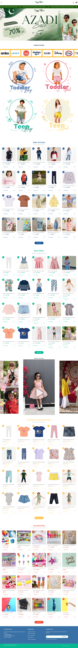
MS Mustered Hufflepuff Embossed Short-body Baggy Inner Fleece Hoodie (24, 162)
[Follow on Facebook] (63, 646)
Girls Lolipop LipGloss (22, 567)
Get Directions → (8, 634)
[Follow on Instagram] (65, 646)
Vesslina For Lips (6, 545)
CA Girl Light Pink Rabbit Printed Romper (39, 484)
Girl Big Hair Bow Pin (51, 590)
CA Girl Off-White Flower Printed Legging (39, 185)
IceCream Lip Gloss (36, 545)
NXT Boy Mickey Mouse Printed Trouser (39, 317)
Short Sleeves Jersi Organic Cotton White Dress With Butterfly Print (69, 462)
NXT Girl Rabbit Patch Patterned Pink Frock (39, 271)
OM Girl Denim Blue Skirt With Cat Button (69, 439)
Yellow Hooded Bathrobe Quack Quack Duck (54, 209)
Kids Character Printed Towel (8, 232)
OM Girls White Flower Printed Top (54, 462)
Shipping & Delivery (31, 631)
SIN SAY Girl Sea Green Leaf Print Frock (69, 506)
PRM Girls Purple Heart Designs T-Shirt (39, 462)
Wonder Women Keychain (8, 612)
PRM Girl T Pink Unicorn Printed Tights (54, 439)
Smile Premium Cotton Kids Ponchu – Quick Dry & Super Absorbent (39, 209)
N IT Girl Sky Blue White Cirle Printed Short (24, 317)
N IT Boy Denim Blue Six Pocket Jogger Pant (24, 462)
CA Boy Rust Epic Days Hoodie (23, 185)
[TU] (31, 53)
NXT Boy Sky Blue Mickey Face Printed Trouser (54, 293)
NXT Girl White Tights (7, 271)
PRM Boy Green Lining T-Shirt (23, 484)
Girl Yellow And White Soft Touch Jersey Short (54, 484)
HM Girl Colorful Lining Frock (68, 293)
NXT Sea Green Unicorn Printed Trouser (9, 484)
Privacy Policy (30, 637)
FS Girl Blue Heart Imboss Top (38, 293)
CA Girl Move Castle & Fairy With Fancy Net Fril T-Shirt (69, 185)
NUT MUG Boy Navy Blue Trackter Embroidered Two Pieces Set (39, 162)
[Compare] (15, 151)
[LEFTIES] (53, 53)
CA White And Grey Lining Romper (9, 506)
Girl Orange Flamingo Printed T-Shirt (9, 341)
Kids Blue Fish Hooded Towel (53, 232)
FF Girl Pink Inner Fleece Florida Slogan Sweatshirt (9, 185)
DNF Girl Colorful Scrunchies (53, 567)
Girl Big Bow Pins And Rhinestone (69, 545)
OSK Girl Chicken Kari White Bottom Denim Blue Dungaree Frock (24, 271)
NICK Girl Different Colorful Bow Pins (69, 567)
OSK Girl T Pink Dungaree (52, 271)
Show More (39, 243)
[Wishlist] (15, 149)
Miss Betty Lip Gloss (36, 612)
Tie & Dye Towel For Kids (67, 209)
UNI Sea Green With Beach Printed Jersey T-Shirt (69, 484)
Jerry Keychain (66, 612)
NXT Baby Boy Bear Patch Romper (69, 317)
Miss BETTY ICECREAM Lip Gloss (39, 567)
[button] (39, 387)
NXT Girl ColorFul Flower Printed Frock (69, 341)
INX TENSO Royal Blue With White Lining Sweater (24, 293)
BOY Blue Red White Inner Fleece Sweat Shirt (54, 162)
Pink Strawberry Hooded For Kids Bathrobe (69, 232)
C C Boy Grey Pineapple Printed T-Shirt (39, 506)
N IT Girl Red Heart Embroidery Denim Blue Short (54, 341)
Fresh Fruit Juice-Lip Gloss (53, 545)
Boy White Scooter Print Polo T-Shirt (9, 209)
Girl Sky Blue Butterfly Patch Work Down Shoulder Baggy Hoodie (69, 162)
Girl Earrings (20, 612)
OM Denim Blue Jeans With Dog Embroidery (54, 506)
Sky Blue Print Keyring (52, 612)
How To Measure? (31, 635)
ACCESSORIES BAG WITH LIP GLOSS (9, 567)
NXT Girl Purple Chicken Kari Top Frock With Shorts (54, 317)
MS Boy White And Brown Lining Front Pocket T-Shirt (24, 209)
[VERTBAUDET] (42, 53)
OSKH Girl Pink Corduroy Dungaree (39, 341)
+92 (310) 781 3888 (7, 637)
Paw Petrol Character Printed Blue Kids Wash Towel (39, 232)
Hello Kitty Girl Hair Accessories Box (9, 590)
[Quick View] (15, 260)
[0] (75, 2)
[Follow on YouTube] (67, 646)
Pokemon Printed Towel (22, 232)
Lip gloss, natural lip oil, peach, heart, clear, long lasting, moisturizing (39, 590)
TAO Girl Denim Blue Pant (7, 462)
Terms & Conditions (32, 639)
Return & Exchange (31, 633)
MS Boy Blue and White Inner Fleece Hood (9, 162)
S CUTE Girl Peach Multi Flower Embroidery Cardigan (9, 317)
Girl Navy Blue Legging (52, 185)
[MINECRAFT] (63, 53)
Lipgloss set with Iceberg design (69, 590)
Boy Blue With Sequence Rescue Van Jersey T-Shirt (24, 341)
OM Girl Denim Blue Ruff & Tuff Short (24, 506)
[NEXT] (21, 53)
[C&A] (10, 53)
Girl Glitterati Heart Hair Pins (23, 590)
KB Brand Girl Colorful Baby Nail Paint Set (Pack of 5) (24, 545)
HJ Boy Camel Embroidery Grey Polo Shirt (69, 271)
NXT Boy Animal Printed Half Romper (9, 293)
